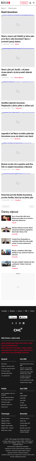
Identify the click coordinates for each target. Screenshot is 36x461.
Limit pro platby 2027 (25, 423)
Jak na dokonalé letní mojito (27, 380)
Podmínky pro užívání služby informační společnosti (17, 448)
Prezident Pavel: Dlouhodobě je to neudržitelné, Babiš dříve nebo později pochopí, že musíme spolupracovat (22, 241)
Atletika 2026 (23, 405)
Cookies (28, 450)
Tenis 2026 (22, 400)
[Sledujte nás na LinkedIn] (23, 323)
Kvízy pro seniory (5, 371)
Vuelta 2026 (25, 352)
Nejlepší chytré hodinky (7, 425)
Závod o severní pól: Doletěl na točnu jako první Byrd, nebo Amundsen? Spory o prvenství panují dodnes (17, 39)
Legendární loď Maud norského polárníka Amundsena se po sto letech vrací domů (17, 134)
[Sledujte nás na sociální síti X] (12, 323)
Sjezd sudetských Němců (7, 397)
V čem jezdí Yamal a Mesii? (8, 368)
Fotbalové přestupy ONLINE (20, 350)
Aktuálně (4, 359)
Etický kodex (31, 454)
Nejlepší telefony (5, 421)
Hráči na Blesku (24, 343)
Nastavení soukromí (12, 452)
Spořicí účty (23, 421)
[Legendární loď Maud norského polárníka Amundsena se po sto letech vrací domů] (18, 121)
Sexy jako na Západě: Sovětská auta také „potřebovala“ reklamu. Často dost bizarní (23, 264)
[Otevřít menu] (33, 2)
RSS (26, 311)
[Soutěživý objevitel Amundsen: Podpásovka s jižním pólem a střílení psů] (18, 91)
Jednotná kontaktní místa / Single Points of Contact (14, 454)
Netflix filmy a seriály (6, 430)
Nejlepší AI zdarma (6, 423)
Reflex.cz (3, 8)
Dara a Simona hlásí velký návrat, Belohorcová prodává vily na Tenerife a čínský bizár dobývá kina (22, 218)
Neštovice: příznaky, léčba (7, 366)
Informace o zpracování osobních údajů (15, 450)
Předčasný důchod (24, 418)
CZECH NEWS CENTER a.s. (24, 439)
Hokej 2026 (22, 398)
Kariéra (32, 311)
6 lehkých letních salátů (26, 382)
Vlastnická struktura (23, 452)
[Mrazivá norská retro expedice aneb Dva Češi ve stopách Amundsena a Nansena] (18, 152)
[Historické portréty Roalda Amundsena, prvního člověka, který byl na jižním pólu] (18, 182)
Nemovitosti (9, 348)
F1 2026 (22, 402)
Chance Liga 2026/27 (16, 352)
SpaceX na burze (5, 418)
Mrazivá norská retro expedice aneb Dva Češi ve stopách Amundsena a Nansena (17, 165)
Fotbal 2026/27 (23, 395)
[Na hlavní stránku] (5, 2)
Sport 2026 (23, 389)
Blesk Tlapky (15, 343)
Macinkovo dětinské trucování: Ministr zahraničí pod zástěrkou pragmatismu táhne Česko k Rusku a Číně (22, 230)
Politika (3, 389)
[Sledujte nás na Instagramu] (20, 323)
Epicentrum (4, 364)
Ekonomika (23, 414)
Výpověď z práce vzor (6, 404)
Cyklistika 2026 (23, 407)
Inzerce (20, 311)
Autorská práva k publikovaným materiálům (17, 446)
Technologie (5, 414)
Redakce (12, 311)
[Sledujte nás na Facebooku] (16, 323)
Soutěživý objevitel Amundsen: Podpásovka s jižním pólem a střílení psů (17, 104)
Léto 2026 (23, 359)
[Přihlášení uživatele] (30, 2)
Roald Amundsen (12, 8)
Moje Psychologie (6, 343)
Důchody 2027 (23, 425)
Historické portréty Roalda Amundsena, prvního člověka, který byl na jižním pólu (17, 196)
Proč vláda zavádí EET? (7, 399)
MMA (21, 393)
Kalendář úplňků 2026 (6, 373)
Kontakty (4, 311)
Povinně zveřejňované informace (18, 456)
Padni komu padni (5, 402)
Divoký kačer (4, 407)
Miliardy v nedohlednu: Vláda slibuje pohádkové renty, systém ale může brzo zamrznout (23, 252)
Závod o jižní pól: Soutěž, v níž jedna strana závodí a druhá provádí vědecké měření (16, 72)
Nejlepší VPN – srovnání (7, 428)
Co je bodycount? (5, 375)
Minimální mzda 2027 (25, 428)
